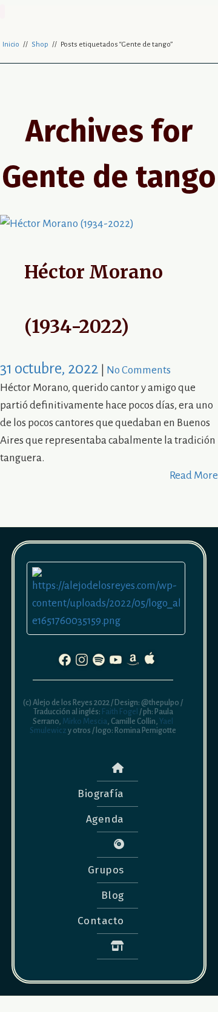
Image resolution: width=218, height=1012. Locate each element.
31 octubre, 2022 (50, 368)
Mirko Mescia (84, 721)
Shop (39, 44)
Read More (194, 475)
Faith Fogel (119, 712)
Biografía (101, 793)
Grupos (106, 870)
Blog (112, 895)
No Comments (139, 370)
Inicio (10, 44)
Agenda (105, 819)
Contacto (101, 921)
